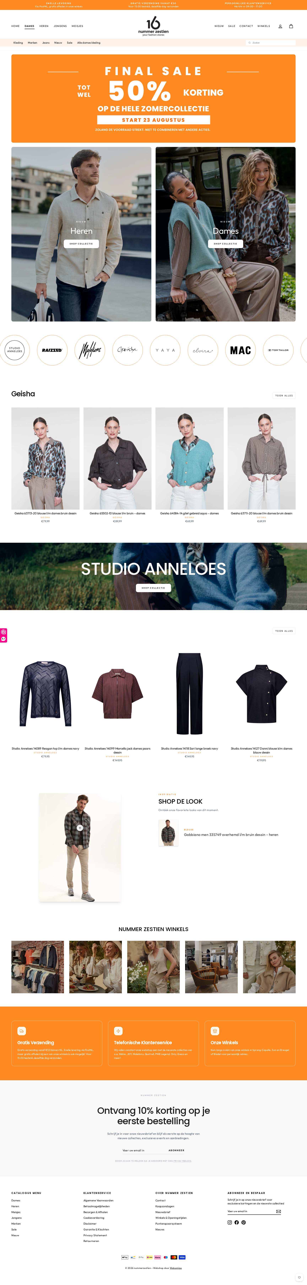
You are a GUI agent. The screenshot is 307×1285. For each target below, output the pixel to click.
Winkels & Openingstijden (171, 1217)
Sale (231, 26)
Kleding (18, 42)
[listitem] (45, 350)
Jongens (60, 26)
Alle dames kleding (88, 42)
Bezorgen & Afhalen (96, 1212)
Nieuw (219, 26)
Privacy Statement (95, 1235)
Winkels (263, 26)
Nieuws (159, 1229)
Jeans (45, 42)
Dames (29, 26)
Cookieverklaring (94, 1217)
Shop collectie (153, 588)
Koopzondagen (164, 1206)
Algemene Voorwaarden (99, 1200)
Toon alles (284, 395)
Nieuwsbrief (162, 1212)
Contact (246, 26)
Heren (44, 26)
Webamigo (176, 1268)
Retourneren (91, 1241)
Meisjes (77, 26)
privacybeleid (182, 1161)
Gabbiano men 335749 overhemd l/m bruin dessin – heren (231, 834)
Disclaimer (90, 1223)
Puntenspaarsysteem (168, 1223)
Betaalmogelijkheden (97, 1206)
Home (15, 26)
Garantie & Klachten (96, 1229)
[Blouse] (80, 828)
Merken (32, 42)
